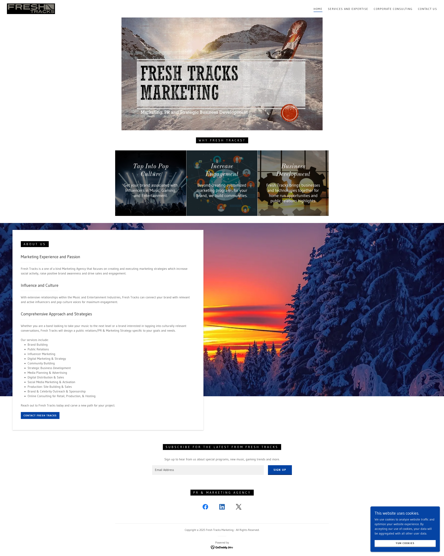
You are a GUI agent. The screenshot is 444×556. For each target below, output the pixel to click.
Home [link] (318, 9)
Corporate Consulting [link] (393, 9)
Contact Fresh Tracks (40, 415)
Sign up (280, 469)
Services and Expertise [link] (348, 9)
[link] (31, 8)
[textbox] (208, 470)
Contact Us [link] (427, 9)
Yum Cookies (405, 543)
